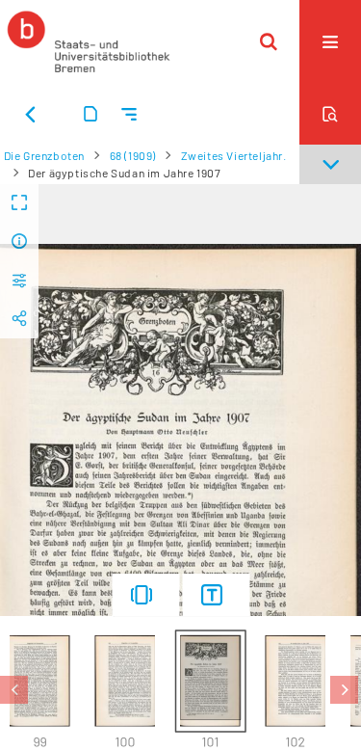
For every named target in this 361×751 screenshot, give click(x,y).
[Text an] (215, 595)
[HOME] (88, 41)
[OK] (268, 41)
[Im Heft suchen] (330, 114)
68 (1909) (133, 155)
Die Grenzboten (44, 155)
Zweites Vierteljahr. (234, 155)
